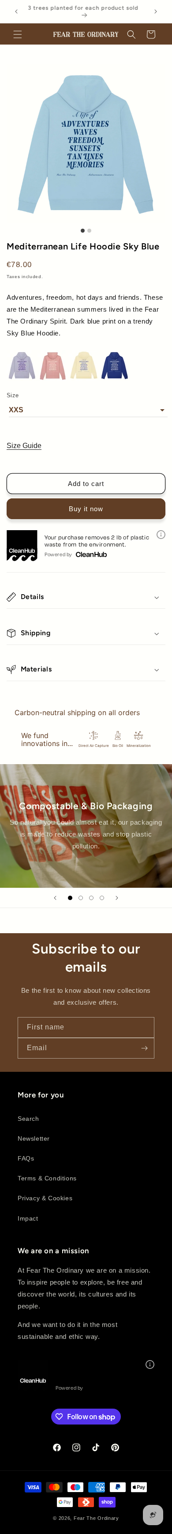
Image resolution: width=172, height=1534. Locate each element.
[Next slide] (117, 898)
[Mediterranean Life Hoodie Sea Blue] (114, 378)
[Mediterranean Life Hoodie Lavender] (22, 378)
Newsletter (34, 1138)
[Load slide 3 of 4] (91, 898)
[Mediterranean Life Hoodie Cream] (83, 378)
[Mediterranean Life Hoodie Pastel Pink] (52, 378)
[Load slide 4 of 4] (102, 898)
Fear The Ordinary (96, 1518)
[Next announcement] (155, 11)
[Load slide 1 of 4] (70, 898)
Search (28, 1118)
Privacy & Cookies (45, 1198)
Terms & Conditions (47, 1178)
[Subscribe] (144, 1048)
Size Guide (24, 445)
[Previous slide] (55, 898)
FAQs (26, 1158)
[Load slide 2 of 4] (80, 898)
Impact (28, 1218)
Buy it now (86, 509)
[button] (17, 34)
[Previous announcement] (16, 11)
